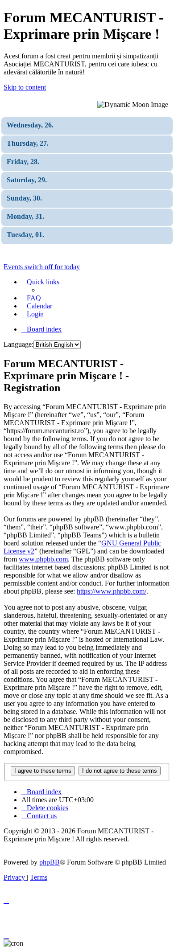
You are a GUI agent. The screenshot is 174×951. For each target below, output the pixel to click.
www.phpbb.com (43, 559)
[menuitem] (31, 298)
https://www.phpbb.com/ (111, 591)
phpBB (49, 862)
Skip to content (25, 87)
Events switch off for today (42, 267)
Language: (18, 344)
